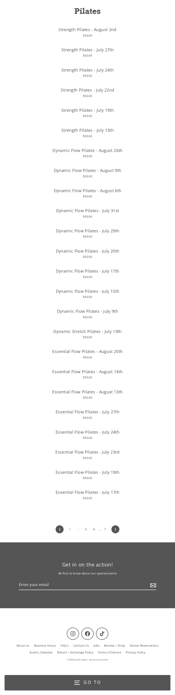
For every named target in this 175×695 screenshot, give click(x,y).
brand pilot (102, 659)
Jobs (96, 645)
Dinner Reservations (144, 645)
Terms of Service (109, 652)
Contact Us (81, 645)
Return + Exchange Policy (75, 652)
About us (22, 645)
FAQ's (65, 645)
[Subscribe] (152, 585)
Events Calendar (41, 652)
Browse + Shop (114, 645)
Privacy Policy (135, 652)
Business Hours (45, 645)
